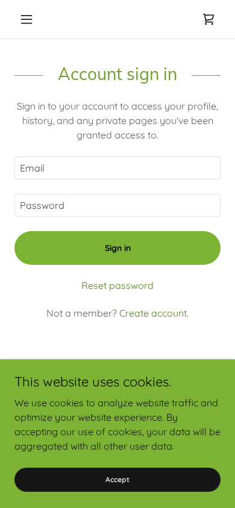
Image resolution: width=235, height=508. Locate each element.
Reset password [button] (117, 285)
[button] (29, 19)
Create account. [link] (154, 313)
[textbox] (117, 167)
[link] (208, 19)
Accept (117, 479)
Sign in (118, 248)
